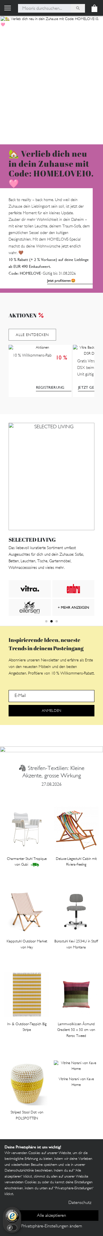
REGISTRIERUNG (50, 387)
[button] (46, 621)
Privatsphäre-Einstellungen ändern (51, 1226)
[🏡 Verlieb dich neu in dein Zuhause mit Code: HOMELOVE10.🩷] (51, 80)
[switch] (12, 1228)
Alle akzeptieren (51, 1216)
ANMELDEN (51, 711)
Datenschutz (79, 1203)
